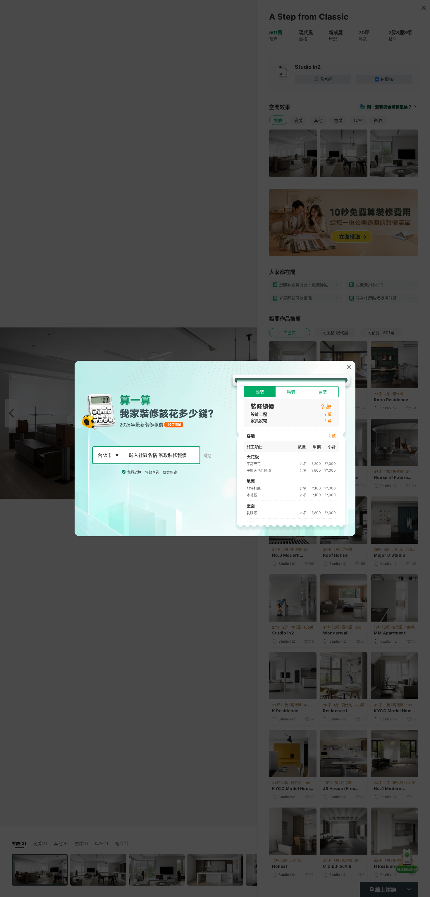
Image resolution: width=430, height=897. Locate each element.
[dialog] (215, 448)
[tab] (260, 391)
